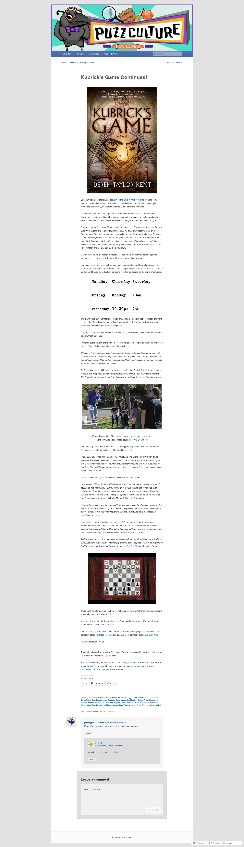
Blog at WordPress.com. (122, 837)
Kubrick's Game (94, 702)
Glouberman (154, 700)
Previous (169, 62)
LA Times (105, 702)
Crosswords (94, 53)
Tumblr (110, 665)
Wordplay (127, 705)
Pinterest (98, 665)
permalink (157, 705)
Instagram (126, 662)
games (123, 700)
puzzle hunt (141, 702)
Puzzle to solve (152, 702)
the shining (106, 705)
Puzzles (121, 697)
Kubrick (84, 702)
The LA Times (140, 439)
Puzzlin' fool (97, 705)
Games (102, 697)
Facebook (147, 662)
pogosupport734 (90, 722)
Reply (88, 733)
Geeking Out (132, 700)
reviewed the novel (127, 199)
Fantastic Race (103, 634)
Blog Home (68, 53)
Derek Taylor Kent (88, 700)
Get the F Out (151, 634)
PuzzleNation (111, 697)
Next (179, 62)
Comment (153, 810)
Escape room (101, 700)
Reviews (80, 53)
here (96, 621)
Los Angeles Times (118, 702)
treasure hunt (117, 705)
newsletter (151, 652)
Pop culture (131, 702)
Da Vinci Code (153, 697)
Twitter (90, 665)
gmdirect (90, 62)
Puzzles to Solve (111, 53)
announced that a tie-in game (99, 213)
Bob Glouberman (140, 697)
